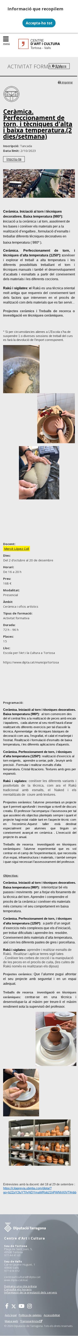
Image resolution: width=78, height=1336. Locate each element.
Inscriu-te (13, 159)
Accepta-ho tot (39, 23)
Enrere (60, 66)
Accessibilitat (52, 1315)
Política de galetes (30, 1315)
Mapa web (11, 1321)
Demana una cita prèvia (20, 1286)
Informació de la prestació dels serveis (30, 1292)
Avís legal (11, 1315)
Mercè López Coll (16, 549)
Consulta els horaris (18, 1289)
